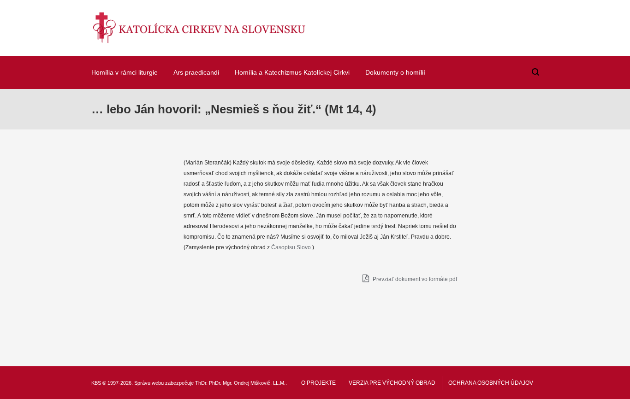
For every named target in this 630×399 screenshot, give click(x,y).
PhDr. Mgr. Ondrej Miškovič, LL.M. (247, 383)
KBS (96, 383)
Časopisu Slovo (291, 247)
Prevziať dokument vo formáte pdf (414, 279)
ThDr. (201, 383)
